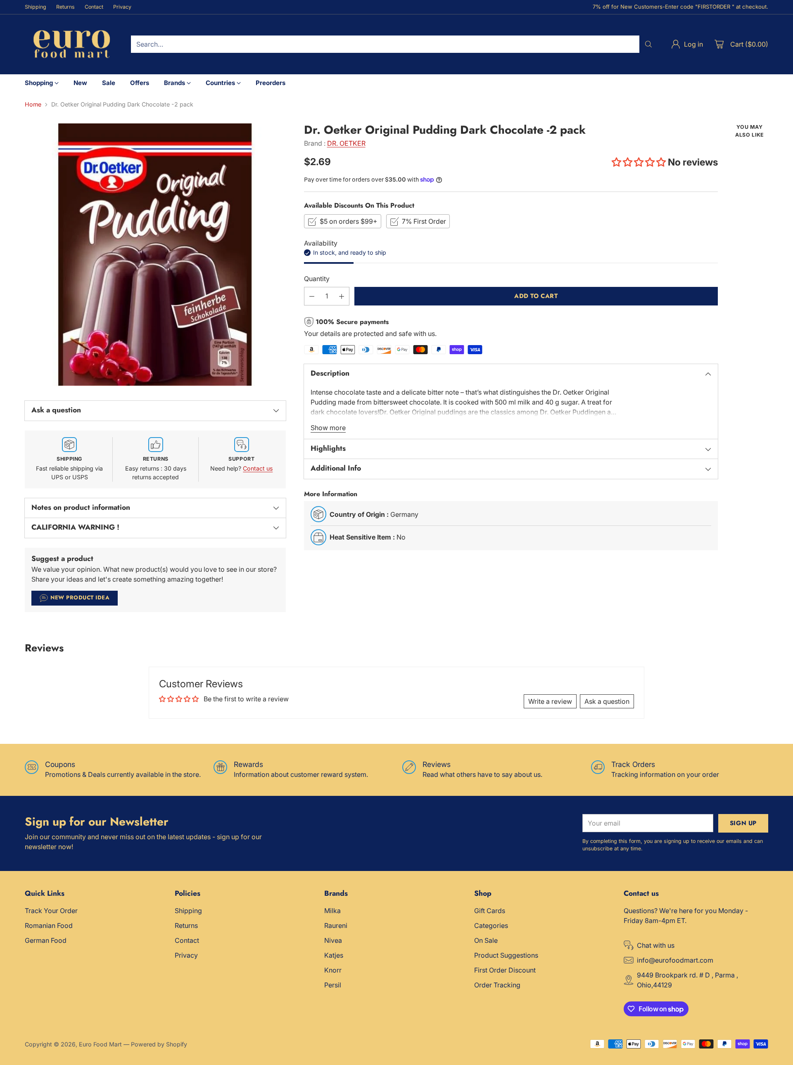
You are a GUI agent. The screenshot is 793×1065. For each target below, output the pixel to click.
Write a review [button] (550, 701)
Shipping (188, 910)
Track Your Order (51, 910)
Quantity (317, 279)
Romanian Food (49, 925)
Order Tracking (497, 985)
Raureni (335, 925)
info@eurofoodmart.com (675, 960)
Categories (491, 925)
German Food (45, 940)
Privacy (186, 955)
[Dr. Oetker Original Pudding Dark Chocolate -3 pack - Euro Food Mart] (155, 254)
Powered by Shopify (159, 1044)
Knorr (333, 970)
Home (33, 104)
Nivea (333, 940)
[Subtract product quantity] (311, 296)
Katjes (333, 955)
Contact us (258, 468)
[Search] (648, 44)
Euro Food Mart (100, 1044)
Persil (332, 985)
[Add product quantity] (341, 296)
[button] (640, 162)
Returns (186, 925)
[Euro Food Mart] (71, 44)
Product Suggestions (506, 955)
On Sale (486, 940)
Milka (332, 910)
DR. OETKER (346, 143)
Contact (187, 940)
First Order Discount (505, 970)
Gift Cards (489, 910)
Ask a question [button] (606, 701)
